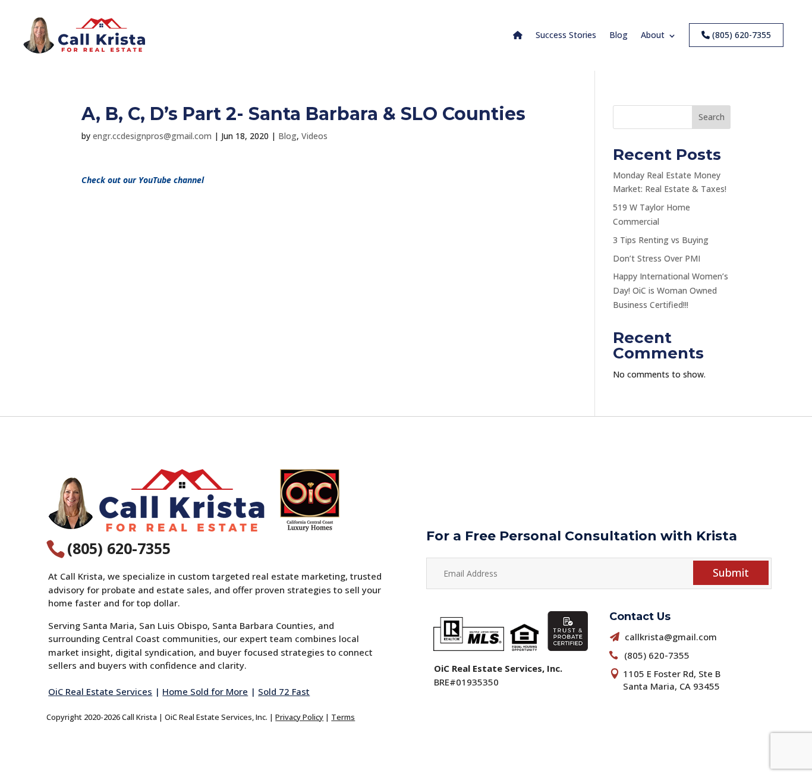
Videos (314, 135)
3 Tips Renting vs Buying (661, 240)
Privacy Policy (299, 717)
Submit (731, 572)
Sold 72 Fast (284, 691)
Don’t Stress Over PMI (656, 258)
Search (711, 116)
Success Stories (566, 34)
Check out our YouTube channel (142, 179)
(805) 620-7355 (740, 35)
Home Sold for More (205, 691)
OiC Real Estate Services (100, 691)
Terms (343, 717)
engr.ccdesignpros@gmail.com (152, 135)
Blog (618, 34)
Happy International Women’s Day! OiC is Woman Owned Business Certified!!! (670, 290)
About (653, 34)
